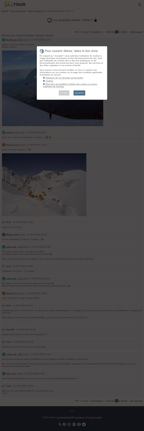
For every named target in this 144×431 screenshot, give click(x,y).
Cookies (49, 81)
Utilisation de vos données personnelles (64, 78)
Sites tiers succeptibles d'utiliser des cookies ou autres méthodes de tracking (70, 85)
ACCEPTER (79, 93)
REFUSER (64, 93)
